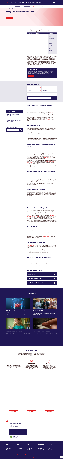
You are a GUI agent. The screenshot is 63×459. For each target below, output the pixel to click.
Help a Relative (31, 411)
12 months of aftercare (45, 236)
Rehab (20, 2)
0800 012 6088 (20, 454)
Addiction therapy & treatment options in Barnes (14, 124)
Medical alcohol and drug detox (12, 127)
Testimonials (8, 449)
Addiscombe (51, 38)
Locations (29, 2)
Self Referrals (40, 448)
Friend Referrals (40, 447)
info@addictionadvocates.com (41, 454)
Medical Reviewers (9, 447)
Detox (23, 2)
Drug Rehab (45, 90)
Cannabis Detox (30, 447)
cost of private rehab (31, 245)
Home (7, 8)
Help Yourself (13, 411)
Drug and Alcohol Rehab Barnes (34, 33)
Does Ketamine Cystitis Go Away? (41, 331)
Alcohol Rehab (30, 87)
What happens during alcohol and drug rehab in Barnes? (14, 121)
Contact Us (31, 75)
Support (26, 2)
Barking (50, 45)
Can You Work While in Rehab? (40, 310)
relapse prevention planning (48, 157)
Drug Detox (30, 90)
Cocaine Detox (29, 448)
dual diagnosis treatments (49, 180)
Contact (40, 2)
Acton (50, 36)
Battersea (50, 50)
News (37, 2)
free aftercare (32, 162)
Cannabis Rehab (19, 447)
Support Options (41, 444)
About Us (33, 2)
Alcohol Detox (45, 87)
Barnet (50, 48)
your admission (48, 119)
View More (30, 94)
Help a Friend (49, 411)
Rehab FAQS (50, 449)
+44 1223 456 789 (30, 454)
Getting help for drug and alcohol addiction (13, 115)
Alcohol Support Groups (42, 449)
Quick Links (50, 444)
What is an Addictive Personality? (14, 331)
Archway (50, 41)
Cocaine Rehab (19, 448)
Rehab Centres (8, 448)
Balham (50, 43)
